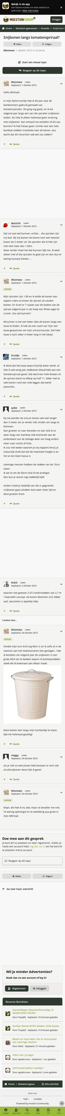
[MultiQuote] (4, 144)
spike (14, 407)
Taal (25, 1099)
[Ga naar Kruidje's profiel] (6, 357)
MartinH (16, 223)
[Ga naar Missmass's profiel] (6, 83)
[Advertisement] (32, 183)
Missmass (9, 50)
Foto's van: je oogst (23, 1055)
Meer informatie (9, 7)
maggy (15, 755)
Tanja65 (22, 1017)
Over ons (32, 1093)
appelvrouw (24, 1059)
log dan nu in (37, 846)
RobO (14, 582)
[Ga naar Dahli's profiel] (8, 1042)
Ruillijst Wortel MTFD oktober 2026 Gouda (35, 1026)
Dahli (20, 1046)
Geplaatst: (43, 1017)
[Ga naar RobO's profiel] (6, 584)
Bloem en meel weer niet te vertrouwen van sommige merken (34, 1040)
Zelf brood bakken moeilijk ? (28, 1068)
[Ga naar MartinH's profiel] (6, 225)
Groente (40, 50)
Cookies (38, 1099)
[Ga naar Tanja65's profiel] (8, 1013)
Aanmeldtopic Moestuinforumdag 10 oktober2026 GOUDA (33, 1011)
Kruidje (15, 355)
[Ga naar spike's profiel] (6, 409)
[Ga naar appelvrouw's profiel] (8, 1057)
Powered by (32, 1103)
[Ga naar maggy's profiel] (6, 757)
